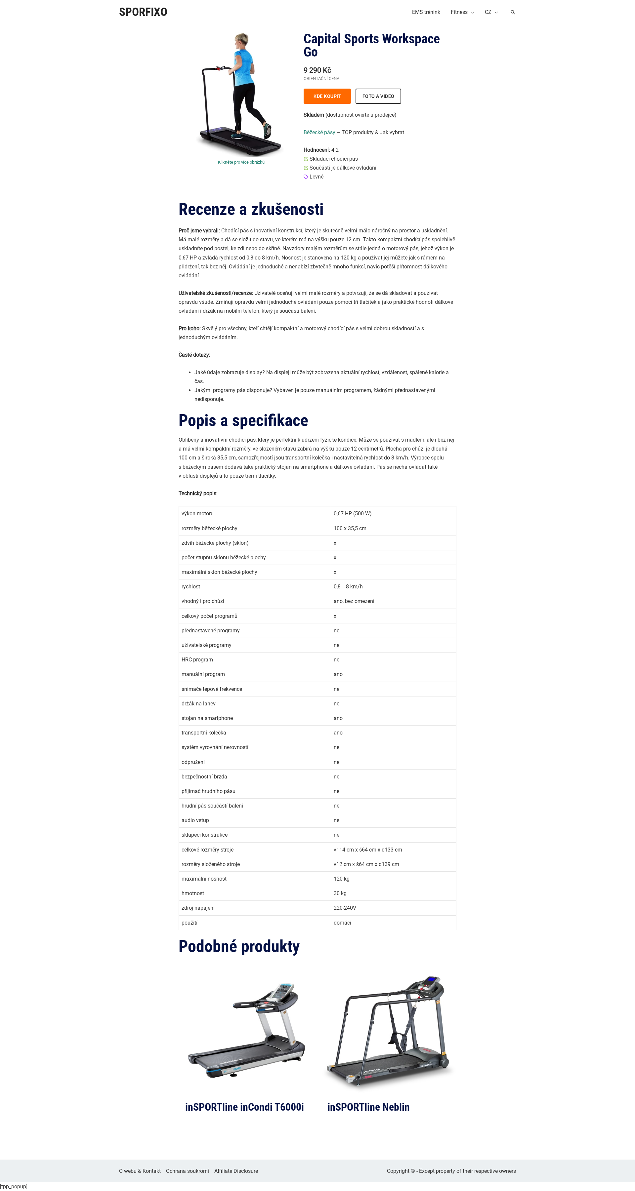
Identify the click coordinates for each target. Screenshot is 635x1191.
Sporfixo (143, 12)
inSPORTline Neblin (368, 1107)
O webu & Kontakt (140, 1171)
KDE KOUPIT (327, 96)
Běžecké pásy (319, 132)
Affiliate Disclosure (236, 1171)
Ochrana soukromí (187, 1171)
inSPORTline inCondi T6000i (244, 1107)
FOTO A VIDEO (378, 96)
